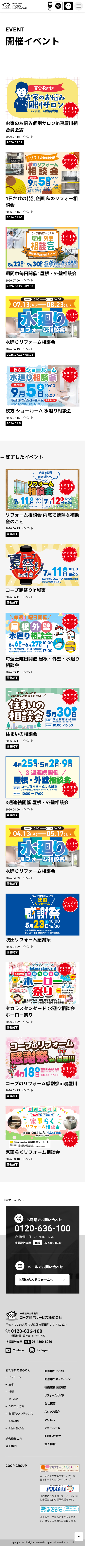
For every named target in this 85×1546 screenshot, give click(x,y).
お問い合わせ (52, 1436)
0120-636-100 (42, 1228)
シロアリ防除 (16, 1406)
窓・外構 (13, 1399)
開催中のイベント (54, 1371)
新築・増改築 (16, 1428)
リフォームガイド (54, 1395)
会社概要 (50, 1404)
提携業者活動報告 (55, 1387)
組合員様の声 (14, 1439)
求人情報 (50, 1444)
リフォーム (14, 1377)
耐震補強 (14, 1421)
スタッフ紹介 (52, 1412)
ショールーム (52, 1428)
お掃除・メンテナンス (20, 1414)
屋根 (11, 1384)
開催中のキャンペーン (57, 1379)
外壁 (11, 1392)
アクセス (49, 1420)
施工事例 (11, 1446)
